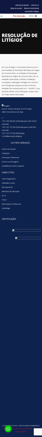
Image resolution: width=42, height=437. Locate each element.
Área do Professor (31, 8)
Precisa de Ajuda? (22, 5)
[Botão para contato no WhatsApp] (8, 428)
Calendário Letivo (8, 183)
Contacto (35, 5)
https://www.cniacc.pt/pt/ (14, 94)
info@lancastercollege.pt (13, 136)
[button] (31, 16)
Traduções (6, 153)
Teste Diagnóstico (9, 179)
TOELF (4, 200)
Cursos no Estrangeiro (10, 162)
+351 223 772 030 (8, 127)
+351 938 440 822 (8, 121)
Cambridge (6, 208)
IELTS (4, 195)
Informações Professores (11, 204)
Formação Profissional (10, 157)
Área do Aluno (16, 8)
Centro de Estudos (9, 149)
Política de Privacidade (24, 429)
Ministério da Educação (10, 191)
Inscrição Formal (32, 12)
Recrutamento (7, 187)
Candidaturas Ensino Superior (13, 166)
